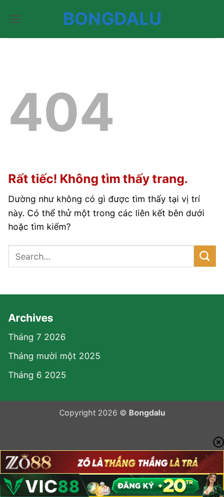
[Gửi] (205, 256)
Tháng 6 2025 (37, 374)
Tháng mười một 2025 (54, 355)
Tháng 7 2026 (37, 336)
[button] (14, 18)
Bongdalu (112, 19)
